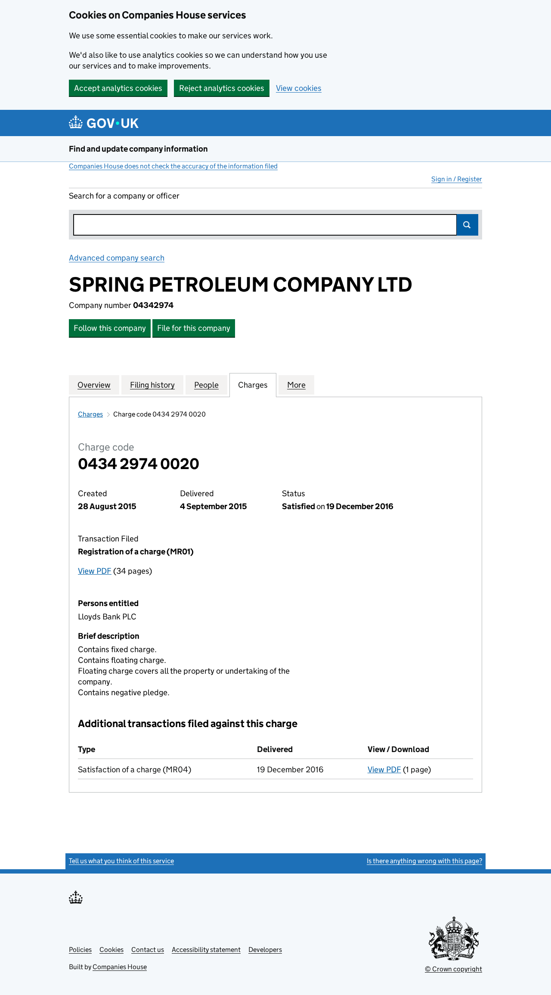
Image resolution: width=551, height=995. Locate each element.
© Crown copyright (453, 969)
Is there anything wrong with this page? (424, 861)
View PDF (94, 571)
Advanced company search (116, 258)
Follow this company (110, 328)
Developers (265, 949)
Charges (90, 414)
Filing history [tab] (152, 385)
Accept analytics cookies (118, 88)
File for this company (193, 328)
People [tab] (206, 385)
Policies (80, 949)
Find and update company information (138, 149)
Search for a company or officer (124, 196)
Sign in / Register (456, 179)
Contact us (147, 949)
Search (467, 225)
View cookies (299, 88)
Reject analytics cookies (221, 88)
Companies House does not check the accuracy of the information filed (173, 166)
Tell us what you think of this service (121, 861)
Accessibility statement (206, 949)
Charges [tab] (253, 385)
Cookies (111, 949)
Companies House (120, 967)
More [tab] (296, 385)
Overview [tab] (94, 385)
